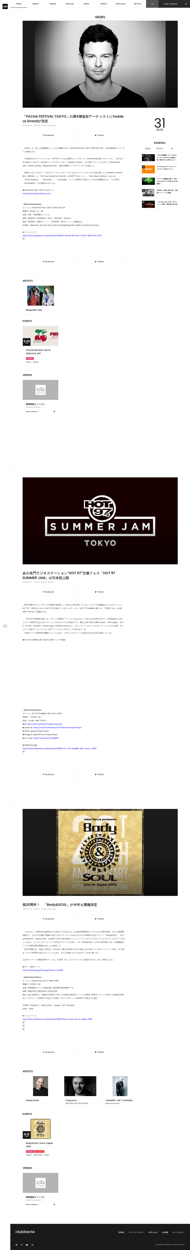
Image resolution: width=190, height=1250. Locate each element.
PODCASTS (121, 4)
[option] (148, 149)
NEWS (18, 4)
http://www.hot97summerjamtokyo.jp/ (44, 724)
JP (152, 4)
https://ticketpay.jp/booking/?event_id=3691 (43, 970)
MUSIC (87, 4)
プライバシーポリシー (136, 1232)
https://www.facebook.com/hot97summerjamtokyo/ (57, 727)
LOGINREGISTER (170, 4)
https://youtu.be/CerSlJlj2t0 (45, 738)
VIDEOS (103, 4)
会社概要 (165, 1232)
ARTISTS (137, 4)
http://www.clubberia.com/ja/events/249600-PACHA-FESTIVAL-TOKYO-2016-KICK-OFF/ (62, 235)
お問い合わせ (153, 1232)
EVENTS (35, 4)
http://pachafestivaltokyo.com (37, 193)
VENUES (53, 4)
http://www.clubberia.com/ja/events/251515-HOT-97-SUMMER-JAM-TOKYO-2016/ (60, 748)
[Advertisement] (100, 449)
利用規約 (121, 1232)
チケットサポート (178, 1232)
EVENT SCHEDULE (31, 412)
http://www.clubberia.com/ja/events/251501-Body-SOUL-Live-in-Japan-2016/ (58, 1019)
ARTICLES (70, 4)
